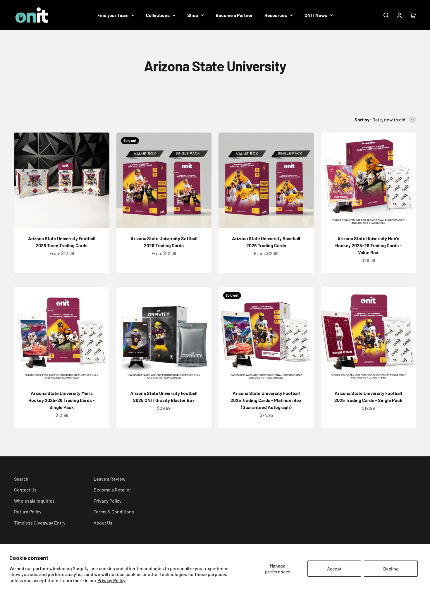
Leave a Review (109, 479)
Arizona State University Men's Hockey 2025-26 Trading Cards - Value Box (368, 245)
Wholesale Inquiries (34, 500)
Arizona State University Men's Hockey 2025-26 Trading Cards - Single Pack (61, 400)
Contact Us (25, 489)
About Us (103, 522)
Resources (275, 15)
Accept (334, 568)
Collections (158, 15)
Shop (192, 15)
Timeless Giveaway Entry (40, 522)
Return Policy (28, 511)
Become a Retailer (112, 489)
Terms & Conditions (114, 511)
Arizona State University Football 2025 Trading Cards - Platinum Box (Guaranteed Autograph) (266, 400)
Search (21, 479)
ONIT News (316, 15)
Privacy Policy (111, 580)
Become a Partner (234, 15)
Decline (391, 568)
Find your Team (112, 15)
